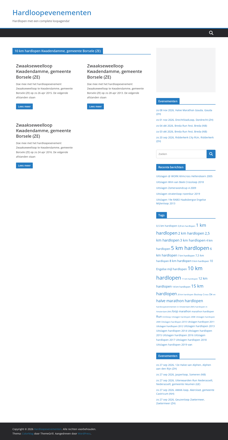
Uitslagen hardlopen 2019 (171, 344)
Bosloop (198, 294)
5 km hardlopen (190, 247)
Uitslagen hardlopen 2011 (201, 321)
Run (159, 316)
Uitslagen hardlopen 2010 (174, 321)
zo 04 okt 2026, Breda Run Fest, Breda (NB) (181, 125)
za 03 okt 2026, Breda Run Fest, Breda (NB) (181, 131)
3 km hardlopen (193, 240)
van (190, 344)
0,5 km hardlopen (166, 225)
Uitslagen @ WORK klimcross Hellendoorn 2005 (184, 176)
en (214, 294)
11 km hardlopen (190, 278)
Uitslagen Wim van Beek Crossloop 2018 (180, 182)
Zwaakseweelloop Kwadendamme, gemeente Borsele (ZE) (43, 71)
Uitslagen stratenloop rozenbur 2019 (178, 193)
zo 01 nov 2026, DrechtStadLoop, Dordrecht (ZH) (184, 119)
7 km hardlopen (186, 255)
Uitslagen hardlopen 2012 (169, 326)
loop (175, 311)
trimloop (166, 316)
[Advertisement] (186, 70)
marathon (185, 311)
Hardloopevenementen (51, 12)
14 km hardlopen (181, 286)
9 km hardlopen (200, 261)
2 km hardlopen (191, 233)
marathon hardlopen (203, 311)
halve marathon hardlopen (179, 300)
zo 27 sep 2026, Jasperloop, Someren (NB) (181, 374)
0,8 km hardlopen (186, 226)
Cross (206, 294)
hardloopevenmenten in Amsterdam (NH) (175, 307)
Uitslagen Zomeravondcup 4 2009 (176, 188)
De (211, 294)
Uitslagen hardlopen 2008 (183, 317)
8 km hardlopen (180, 261)
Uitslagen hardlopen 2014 (171, 330)
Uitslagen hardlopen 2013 (199, 326)
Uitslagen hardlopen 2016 (178, 335)
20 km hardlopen (185, 294)
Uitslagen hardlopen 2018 (191, 339)
